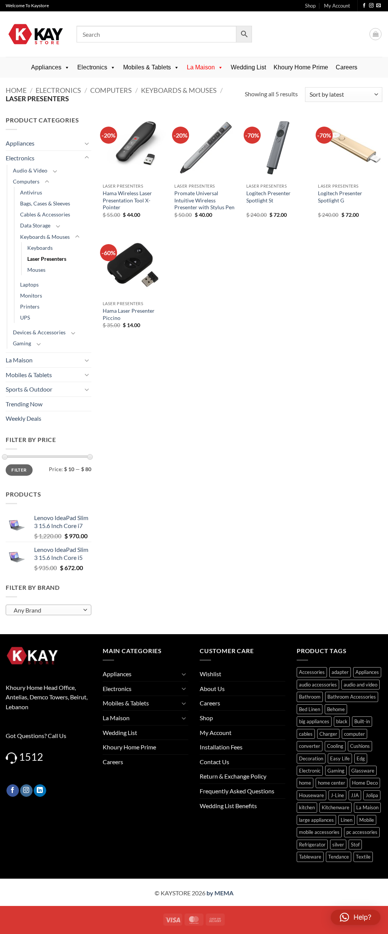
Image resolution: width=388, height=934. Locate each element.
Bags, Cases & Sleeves (45, 203)
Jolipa (372, 795)
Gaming (22, 343)
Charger (328, 734)
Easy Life (340, 758)
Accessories (312, 672)
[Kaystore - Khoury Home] (35, 34)
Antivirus (31, 192)
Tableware (310, 857)
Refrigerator (312, 845)
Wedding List (248, 67)
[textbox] (47, 610)
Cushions (360, 746)
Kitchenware (335, 807)
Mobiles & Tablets (147, 67)
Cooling (335, 746)
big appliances (314, 721)
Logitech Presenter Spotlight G (340, 197)
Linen (346, 820)
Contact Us (214, 761)
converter (309, 746)
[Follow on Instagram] (371, 5)
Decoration (311, 758)
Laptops (29, 284)
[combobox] (48, 610)
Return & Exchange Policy (233, 776)
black (341, 721)
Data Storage (35, 225)
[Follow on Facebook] (364, 5)
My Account (337, 6)
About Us (212, 688)
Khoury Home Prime (301, 67)
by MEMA (220, 892)
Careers (346, 67)
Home (16, 90)
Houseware (311, 795)
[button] (375, 34)
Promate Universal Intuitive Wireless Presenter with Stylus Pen (204, 200)
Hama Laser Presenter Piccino (129, 314)
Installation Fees (221, 747)
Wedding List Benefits (228, 805)
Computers (111, 90)
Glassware (362, 771)
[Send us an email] (378, 5)
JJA (355, 795)
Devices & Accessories (39, 332)
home (305, 783)
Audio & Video (30, 170)
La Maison (201, 67)
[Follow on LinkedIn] (40, 790)
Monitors (31, 295)
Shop (310, 6)
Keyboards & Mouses (179, 90)
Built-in (362, 721)
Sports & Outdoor (29, 389)
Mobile (366, 820)
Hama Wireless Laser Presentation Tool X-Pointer (127, 200)
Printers (29, 306)
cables (306, 734)
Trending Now (24, 403)
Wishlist (210, 673)
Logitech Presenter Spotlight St (268, 197)
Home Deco (365, 783)
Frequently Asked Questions (237, 791)
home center (331, 783)
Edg (361, 758)
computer (354, 734)
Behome (336, 709)
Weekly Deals (23, 418)
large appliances (316, 820)
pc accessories (361, 832)
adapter (340, 672)
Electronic (310, 771)
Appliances (46, 67)
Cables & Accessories (45, 214)
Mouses (36, 269)
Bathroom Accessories (351, 697)
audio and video (360, 685)
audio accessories (318, 685)
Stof (355, 845)
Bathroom (310, 697)
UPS (25, 317)
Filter (19, 470)
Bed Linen (309, 709)
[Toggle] (86, 143)
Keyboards (40, 247)
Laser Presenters (46, 258)
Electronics (92, 67)
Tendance (338, 857)
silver (338, 845)
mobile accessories (319, 832)
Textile (363, 857)
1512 (31, 757)
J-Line (337, 795)
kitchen (307, 807)
